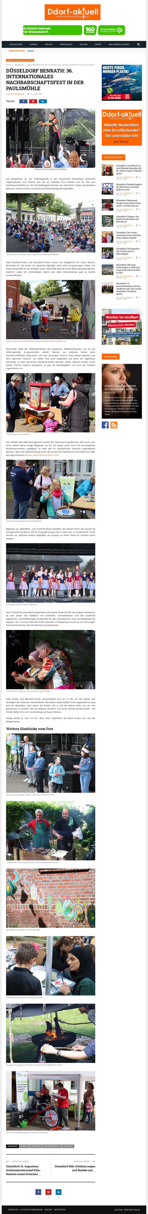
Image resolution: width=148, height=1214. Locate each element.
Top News (30, 60)
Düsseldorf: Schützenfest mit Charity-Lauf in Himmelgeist (127, 251)
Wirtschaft (66, 44)
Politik (48, 44)
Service (34, 44)
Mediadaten (59, 1209)
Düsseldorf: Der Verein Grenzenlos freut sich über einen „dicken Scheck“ (128, 235)
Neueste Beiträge (113, 157)
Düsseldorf (16, 44)
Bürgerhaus (35, 1146)
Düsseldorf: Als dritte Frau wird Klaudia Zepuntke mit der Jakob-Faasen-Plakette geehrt (129, 169)
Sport (98, 44)
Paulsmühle (68, 1146)
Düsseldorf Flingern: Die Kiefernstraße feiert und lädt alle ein (127, 219)
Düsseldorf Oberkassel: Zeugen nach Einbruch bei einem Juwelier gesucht (128, 203)
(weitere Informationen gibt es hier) (41, 455)
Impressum (13, 1209)
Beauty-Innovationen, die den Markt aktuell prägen (121, 389)
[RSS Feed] (113, 425)
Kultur (83, 44)
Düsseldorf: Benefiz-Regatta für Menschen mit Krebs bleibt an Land (59, 50)
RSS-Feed (119, 1209)
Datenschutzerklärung (31, 1209)
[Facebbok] (105, 425)
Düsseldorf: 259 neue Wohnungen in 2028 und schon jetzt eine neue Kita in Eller (128, 268)
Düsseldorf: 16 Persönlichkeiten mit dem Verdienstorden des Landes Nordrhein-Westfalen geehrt (128, 288)
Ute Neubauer (17, 94)
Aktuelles (21, 60)
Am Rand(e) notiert (119, 44)
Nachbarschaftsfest (52, 1146)
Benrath (24, 1146)
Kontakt (48, 1209)
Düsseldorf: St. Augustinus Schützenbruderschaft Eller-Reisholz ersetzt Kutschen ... (23, 1170)
